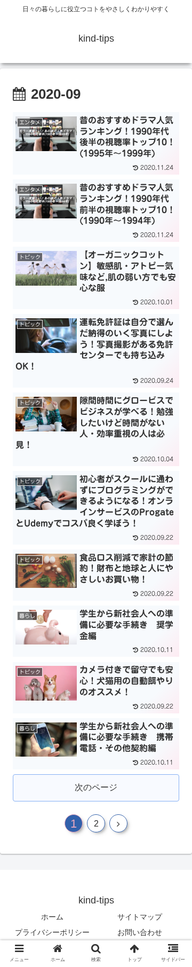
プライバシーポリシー (52, 932)
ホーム (52, 917)
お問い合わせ (139, 932)
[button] (171, 883)
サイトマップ (139, 917)
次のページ (96, 787)
